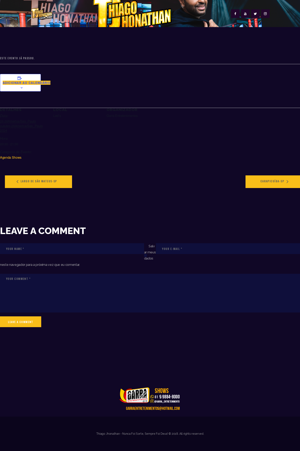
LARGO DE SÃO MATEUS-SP (38, 181)
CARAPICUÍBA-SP (272, 181)
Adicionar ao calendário (26, 83)
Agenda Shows (10, 157)
